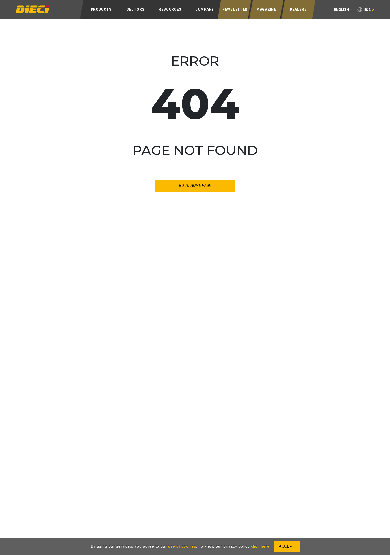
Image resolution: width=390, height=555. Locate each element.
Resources (170, 9)
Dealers (298, 9)
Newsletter (235, 9)
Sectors (136, 9)
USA (367, 9)
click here (260, 546)
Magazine (266, 9)
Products (101, 9)
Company (204, 9)
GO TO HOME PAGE (195, 185)
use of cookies (182, 546)
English (341, 9)
